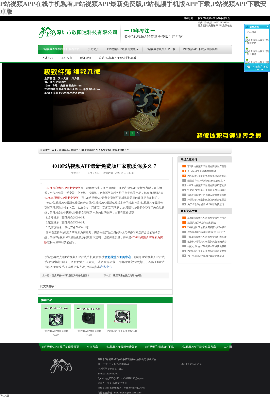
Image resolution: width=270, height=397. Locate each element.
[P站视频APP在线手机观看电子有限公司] (77, 40)
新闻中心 (75, 150)
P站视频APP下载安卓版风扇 (200, 49)
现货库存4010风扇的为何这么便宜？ (71, 275)
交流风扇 (92, 346)
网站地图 (188, 18)
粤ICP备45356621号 (191, 364)
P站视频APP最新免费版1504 (122, 331)
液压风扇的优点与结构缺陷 (127, 275)
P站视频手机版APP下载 (160, 49)
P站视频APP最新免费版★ (123, 49)
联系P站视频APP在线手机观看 (214, 18)
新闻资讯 (85, 57)
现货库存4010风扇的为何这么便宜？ (206, 180)
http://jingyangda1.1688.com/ (128, 392)
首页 (54, 150)
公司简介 (93, 49)
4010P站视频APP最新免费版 (63, 187)
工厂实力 (66, 57)
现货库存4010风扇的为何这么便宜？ (206, 232)
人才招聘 (47, 57)
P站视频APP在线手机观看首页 (61, 49)
